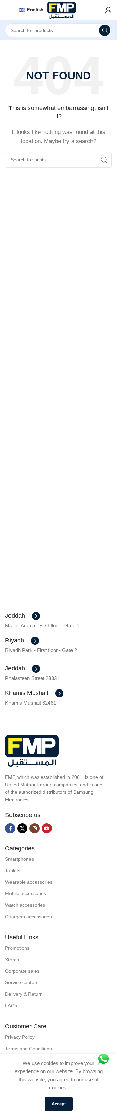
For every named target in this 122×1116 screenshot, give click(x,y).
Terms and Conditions (28, 1048)
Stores (12, 959)
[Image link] (32, 750)
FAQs (11, 1005)
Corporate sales (22, 971)
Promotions (17, 948)
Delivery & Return (24, 994)
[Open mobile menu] (8, 10)
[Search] (104, 30)
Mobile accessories (25, 893)
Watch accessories (25, 905)
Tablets (12, 870)
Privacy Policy (20, 1037)
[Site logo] (61, 9)
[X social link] (22, 828)
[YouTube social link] (47, 828)
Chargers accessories (28, 916)
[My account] (108, 10)
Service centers (21, 982)
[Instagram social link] (34, 828)
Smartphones (19, 859)
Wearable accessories (29, 882)
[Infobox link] (22, 616)
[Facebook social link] (10, 828)
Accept (59, 1103)
